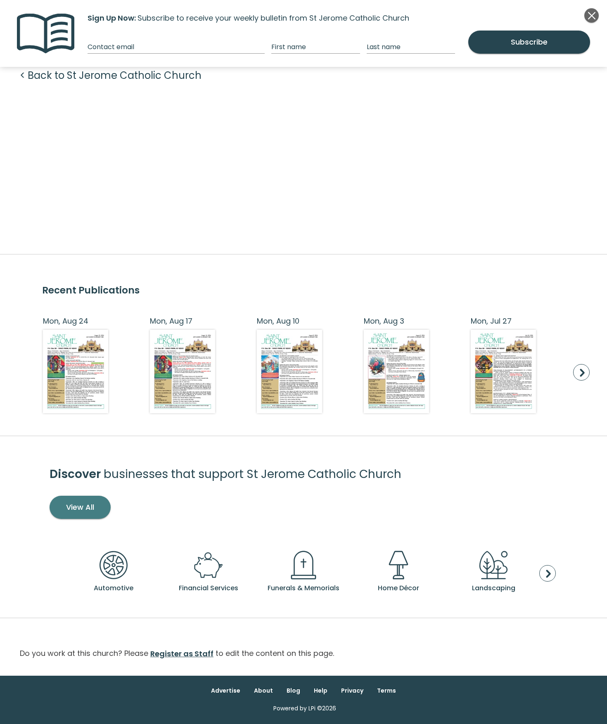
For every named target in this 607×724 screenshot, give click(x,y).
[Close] (591, 15)
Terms (386, 690)
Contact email (111, 47)
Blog (293, 690)
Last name (384, 47)
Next (581, 372)
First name (288, 47)
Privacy (352, 690)
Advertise (225, 690)
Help (320, 690)
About (263, 690)
